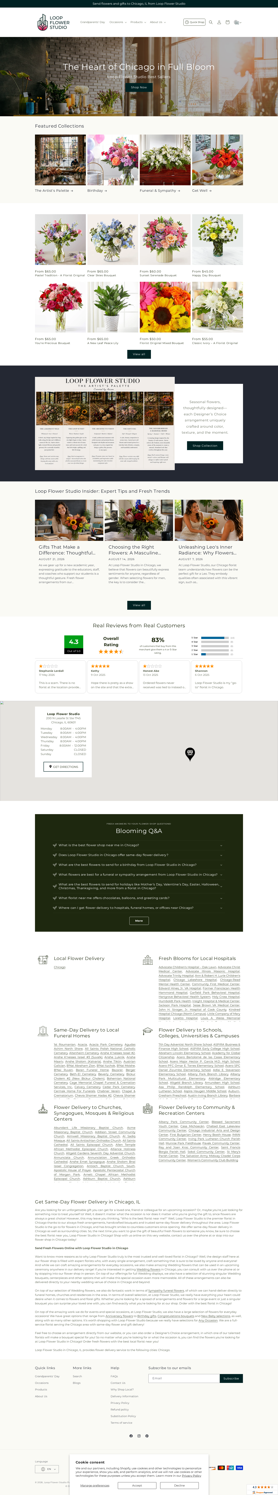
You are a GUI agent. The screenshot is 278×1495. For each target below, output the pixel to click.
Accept (137, 1485)
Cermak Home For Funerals (74, 1091)
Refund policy (120, 1409)
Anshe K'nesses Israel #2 (117, 1053)
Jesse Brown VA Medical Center (216, 1005)
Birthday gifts (146, 1316)
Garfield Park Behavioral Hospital (215, 992)
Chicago (59, 967)
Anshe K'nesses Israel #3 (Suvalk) (78, 1057)
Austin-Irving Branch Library (208, 1095)
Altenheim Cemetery (84, 1053)
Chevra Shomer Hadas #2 (93, 1095)
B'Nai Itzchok (106, 1065)
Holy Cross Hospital (226, 996)
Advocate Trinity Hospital (176, 975)
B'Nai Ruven (63, 1070)
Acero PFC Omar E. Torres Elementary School (191, 1065)
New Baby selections (215, 1316)
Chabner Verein (108, 1091)
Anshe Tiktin (112, 1061)
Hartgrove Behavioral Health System (185, 996)
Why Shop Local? (122, 1389)
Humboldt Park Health (175, 1001)
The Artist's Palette (52, 191)
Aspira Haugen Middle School (205, 1091)
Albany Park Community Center (184, 1122)
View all (139, 354)
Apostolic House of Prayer (72, 1170)
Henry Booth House (217, 1134)
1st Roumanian (65, 1044)
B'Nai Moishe (126, 1065)
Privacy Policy (191, 1475)
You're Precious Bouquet (52, 343)
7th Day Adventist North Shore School (185, 1044)
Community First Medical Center (216, 984)
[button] (117, 22)
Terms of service (121, 1423)
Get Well (200, 191)
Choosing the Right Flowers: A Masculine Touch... (133, 550)
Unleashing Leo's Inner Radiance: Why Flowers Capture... (206, 550)
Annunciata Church (69, 1157)
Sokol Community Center (206, 1151)
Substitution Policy (123, 1416)
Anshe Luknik (114, 1057)
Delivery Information (124, 1396)
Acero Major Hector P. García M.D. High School (205, 1061)
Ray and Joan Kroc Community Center (189, 1147)
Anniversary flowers (119, 1316)
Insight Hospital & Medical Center (216, 1001)
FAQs (114, 1376)
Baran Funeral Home (92, 1070)
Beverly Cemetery (111, 1074)
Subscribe (231, 1378)
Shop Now (139, 87)
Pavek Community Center (221, 1143)
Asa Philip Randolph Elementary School (191, 1087)
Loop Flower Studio (55, 1482)
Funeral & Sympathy (158, 191)
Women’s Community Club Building (212, 1160)
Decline (179, 1485)
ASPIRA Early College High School (215, 1048)
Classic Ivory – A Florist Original (215, 343)
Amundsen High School (222, 1082)
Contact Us (118, 1383)
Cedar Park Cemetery (119, 1087)
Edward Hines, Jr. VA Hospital (180, 988)
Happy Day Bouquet (206, 275)
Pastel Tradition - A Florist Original (60, 275)
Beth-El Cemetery (83, 1074)
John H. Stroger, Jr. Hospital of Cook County (193, 1009)
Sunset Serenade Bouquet (158, 275)
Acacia (82, 1044)
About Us (41, 1396)
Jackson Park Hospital (175, 1005)
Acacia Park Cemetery (105, 1044)
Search (77, 1376)
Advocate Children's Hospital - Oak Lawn (187, 967)
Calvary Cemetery (87, 1087)
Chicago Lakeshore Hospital (195, 980)
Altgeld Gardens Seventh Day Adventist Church (100, 1153)
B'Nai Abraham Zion (81, 1065)
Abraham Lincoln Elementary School (185, 1053)
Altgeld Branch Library (186, 1082)
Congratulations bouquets (176, 1316)
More (139, 920)
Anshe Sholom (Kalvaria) (83, 1061)
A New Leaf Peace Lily (103, 343)
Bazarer (117, 1070)
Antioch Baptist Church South (111, 1166)
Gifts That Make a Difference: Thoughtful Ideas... (65, 550)
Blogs (77, 1383)
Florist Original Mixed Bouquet (162, 343)
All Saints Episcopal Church (91, 1144)
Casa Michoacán (192, 1126)
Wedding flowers (148, 1269)
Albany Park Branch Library (208, 1074)
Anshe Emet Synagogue (87, 1161)
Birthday (95, 191)
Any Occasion (208, 1320)
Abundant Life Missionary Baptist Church (88, 1127)
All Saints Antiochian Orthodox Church (93, 1140)
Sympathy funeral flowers (166, 1290)
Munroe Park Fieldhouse (183, 1143)
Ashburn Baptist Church (101, 1178)
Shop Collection (205, 445)
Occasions (42, 1383)
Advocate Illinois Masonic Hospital (213, 971)
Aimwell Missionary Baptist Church (93, 1136)
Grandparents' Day (47, 1376)
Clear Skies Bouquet (101, 275)
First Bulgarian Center (185, 1134)
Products (41, 1389)
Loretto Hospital (185, 1018)
